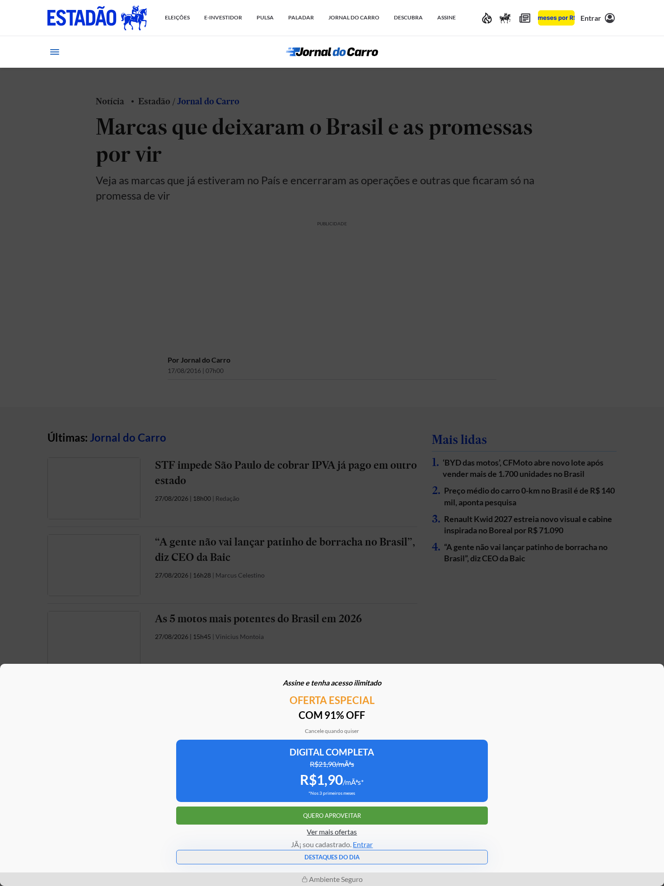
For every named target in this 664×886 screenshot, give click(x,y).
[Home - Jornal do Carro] (332, 52)
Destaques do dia (332, 857)
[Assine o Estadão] (556, 18)
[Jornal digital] (525, 18)
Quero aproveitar (332, 815)
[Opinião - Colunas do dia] (505, 18)
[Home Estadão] (97, 17)
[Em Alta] (487, 18)
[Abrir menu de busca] (609, 52)
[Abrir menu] (54, 52)
